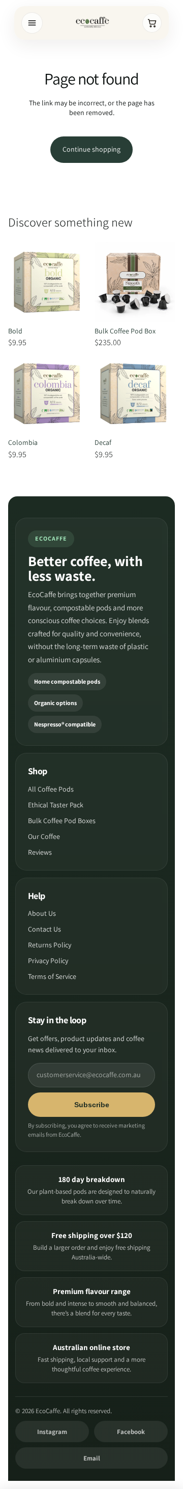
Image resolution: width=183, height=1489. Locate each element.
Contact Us (44, 929)
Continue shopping (91, 149)
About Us (42, 913)
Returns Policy (49, 944)
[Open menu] (32, 23)
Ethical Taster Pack (55, 804)
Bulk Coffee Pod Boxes (62, 820)
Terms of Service (52, 976)
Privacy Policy (48, 960)
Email (91, 1458)
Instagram (52, 1431)
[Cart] (152, 23)
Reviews (40, 852)
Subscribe (91, 1105)
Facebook (131, 1431)
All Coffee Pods (51, 789)
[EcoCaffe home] (92, 23)
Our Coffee (44, 836)
